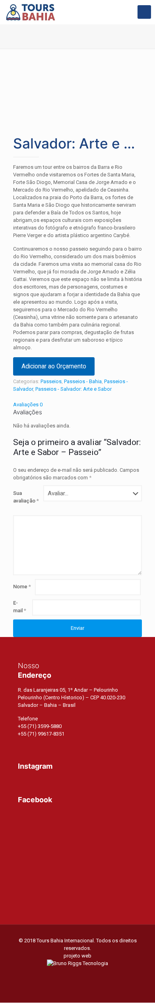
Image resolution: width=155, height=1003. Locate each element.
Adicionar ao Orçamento (53, 366)
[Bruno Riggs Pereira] (77, 963)
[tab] (77, 404)
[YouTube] (78, 974)
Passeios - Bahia (83, 381)
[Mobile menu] (144, 12)
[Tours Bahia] (30, 12)
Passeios (51, 381)
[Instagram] (88, 974)
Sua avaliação (26, 497)
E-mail (19, 606)
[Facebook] (67, 974)
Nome (22, 587)
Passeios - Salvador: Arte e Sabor (73, 389)
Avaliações (28, 405)
